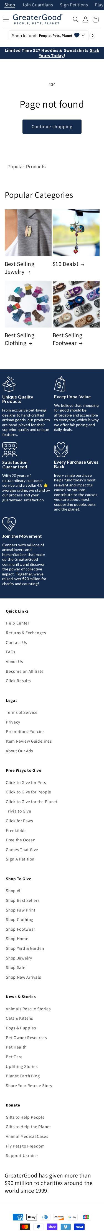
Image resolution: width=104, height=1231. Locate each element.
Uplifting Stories (21, 1066)
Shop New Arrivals (23, 977)
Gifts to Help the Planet (28, 1126)
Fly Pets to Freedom (25, 1146)
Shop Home (17, 938)
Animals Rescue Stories (28, 1008)
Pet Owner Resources (26, 1037)
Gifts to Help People (25, 1117)
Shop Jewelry (19, 958)
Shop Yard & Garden (25, 948)
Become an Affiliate (25, 671)
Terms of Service (22, 712)
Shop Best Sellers (22, 900)
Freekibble (16, 830)
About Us (14, 661)
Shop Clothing (19, 919)
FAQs (10, 651)
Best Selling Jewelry (20, 267)
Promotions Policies (25, 731)
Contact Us (16, 642)
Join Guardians (37, 5)
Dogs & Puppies (21, 1028)
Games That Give (22, 849)
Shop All (14, 890)
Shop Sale (15, 967)
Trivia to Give (18, 811)
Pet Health (16, 1047)
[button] (76, 19)
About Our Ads (19, 750)
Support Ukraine (22, 1155)
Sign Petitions (74, 5)
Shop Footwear (20, 929)
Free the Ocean (20, 839)
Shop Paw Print (20, 910)
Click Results (18, 680)
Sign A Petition (20, 859)
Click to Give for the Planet (31, 801)
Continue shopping (52, 126)
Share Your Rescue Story (29, 1085)
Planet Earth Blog (23, 1075)
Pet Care (14, 1056)
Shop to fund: (42, 35)
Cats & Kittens (19, 1018)
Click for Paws (19, 820)
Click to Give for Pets (26, 782)
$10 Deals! (66, 264)
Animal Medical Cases (27, 1136)
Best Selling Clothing (20, 339)
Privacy (13, 722)
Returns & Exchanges (26, 632)
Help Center (17, 623)
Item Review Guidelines (29, 741)
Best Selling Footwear (68, 339)
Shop (9, 5)
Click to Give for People (28, 792)
